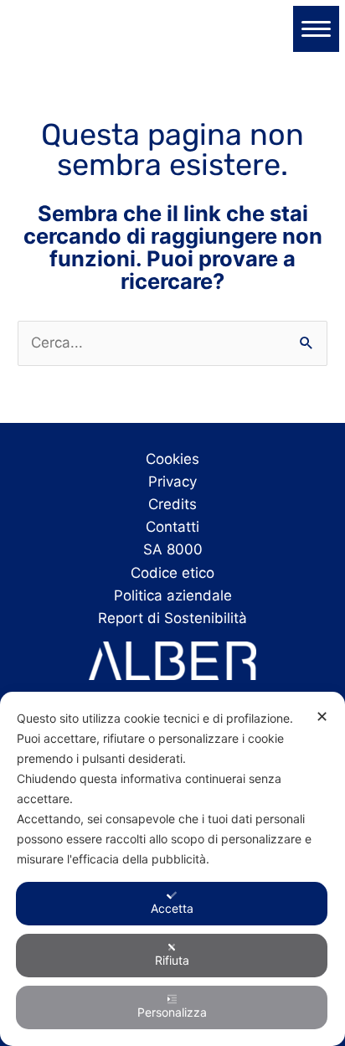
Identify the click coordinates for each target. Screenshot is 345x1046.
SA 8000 (173, 549)
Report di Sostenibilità (172, 618)
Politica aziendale (173, 595)
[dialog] (172, 869)
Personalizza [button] (172, 1012)
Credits (172, 504)
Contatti (172, 526)
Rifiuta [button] (172, 960)
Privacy (172, 481)
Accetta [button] (172, 908)
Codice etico (172, 572)
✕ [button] (322, 716)
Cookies (172, 459)
